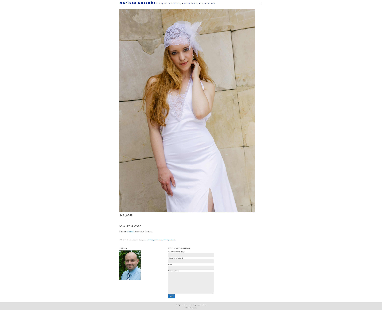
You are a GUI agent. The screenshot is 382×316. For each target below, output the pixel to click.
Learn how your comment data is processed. (160, 240)
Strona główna (179, 305)
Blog (195, 305)
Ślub (185, 305)
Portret (190, 305)
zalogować (130, 231)
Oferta (199, 305)
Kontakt (204, 305)
